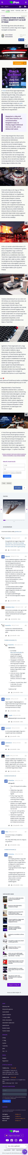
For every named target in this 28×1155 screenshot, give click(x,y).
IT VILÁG (3, 16)
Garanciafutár (5, 1012)
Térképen (13, 1068)
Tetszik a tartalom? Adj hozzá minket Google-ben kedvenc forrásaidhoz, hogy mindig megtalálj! (14, 454)
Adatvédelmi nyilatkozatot (15, 473)
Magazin (6, 6)
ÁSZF (13, 1150)
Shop (2, 6)
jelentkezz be (18, 531)
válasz (18, 550)
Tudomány (17, 10)
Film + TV (4, 1051)
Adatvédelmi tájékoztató (8, 1022)
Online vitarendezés (7, 1020)
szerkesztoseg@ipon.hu (20, 1118)
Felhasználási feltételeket (20, 1097)
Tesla (4, 91)
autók (21, 103)
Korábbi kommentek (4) (10, 776)
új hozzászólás (13, 550)
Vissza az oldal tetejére (13, 992)
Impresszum (7, 1150)
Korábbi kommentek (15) (10, 640)
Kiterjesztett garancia (7, 1009)
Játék (22, 10)
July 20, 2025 (22, 382)
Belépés (4, 1058)
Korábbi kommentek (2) (10, 849)
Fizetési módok (6, 1031)
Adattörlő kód (5, 1025)
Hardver (12, 10)
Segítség (4, 1107)
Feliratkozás (7, 476)
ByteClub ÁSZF (20, 1150)
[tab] (4, 520)
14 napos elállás (6, 1017)
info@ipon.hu (18, 1120)
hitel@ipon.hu (18, 1114)
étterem (9, 483)
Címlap (3, 10)
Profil (4, 1055)
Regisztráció (5, 1061)
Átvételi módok (6, 1028)
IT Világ (4, 1040)
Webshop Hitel (5, 1006)
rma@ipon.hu (18, 1116)
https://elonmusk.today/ (16, 652)
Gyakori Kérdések (6, 1014)
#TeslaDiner (11, 380)
